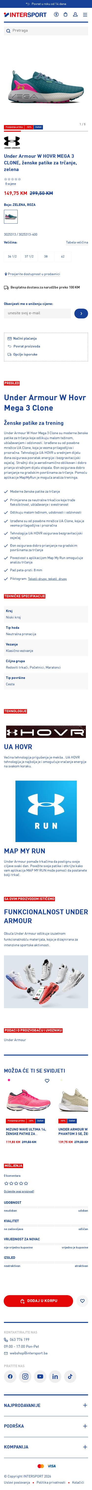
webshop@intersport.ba (29, 1353)
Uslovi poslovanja (17, 1482)
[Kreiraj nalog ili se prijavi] (75, 15)
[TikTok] (70, 1376)
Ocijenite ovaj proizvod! (19, 1191)
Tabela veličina (77, 242)
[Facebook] (10, 1376)
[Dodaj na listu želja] (47, 1081)
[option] (12, 257)
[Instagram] (25, 1376)
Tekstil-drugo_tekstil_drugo (47, 579)
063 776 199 (19, 1340)
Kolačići (78, 1482)
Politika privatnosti (51, 1482)
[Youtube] (40, 1376)
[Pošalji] (81, 313)
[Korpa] (65, 15)
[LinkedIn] (55, 1376)
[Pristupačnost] (56, 15)
